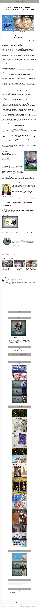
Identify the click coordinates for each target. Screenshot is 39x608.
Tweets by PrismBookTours (12, 592)
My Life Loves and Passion (12, 74)
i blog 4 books (17, 96)
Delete (33, 279)
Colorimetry (9, 108)
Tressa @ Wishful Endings (8, 232)
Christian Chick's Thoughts (18, 129)
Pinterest (29, 202)
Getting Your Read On (18, 125)
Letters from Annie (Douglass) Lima (12, 52)
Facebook (20, 202)
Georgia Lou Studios (31, 606)
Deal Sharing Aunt (14, 135)
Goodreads (14, 202)
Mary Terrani (14, 90)
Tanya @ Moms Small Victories (12, 279)
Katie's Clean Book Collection (18, 142)
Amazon (19, 182)
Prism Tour (15, 584)
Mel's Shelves (7, 101)
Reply (36, 279)
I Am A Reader (14, 67)
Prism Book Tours (23, 31)
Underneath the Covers (8, 82)
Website (9, 202)
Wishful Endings (11, 114)
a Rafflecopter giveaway (6, 215)
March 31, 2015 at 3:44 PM (9, 280)
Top (36, 606)
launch (20, 584)
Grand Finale (11, 584)
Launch (19, 44)
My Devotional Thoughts (17, 149)
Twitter (25, 202)
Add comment (4, 302)
